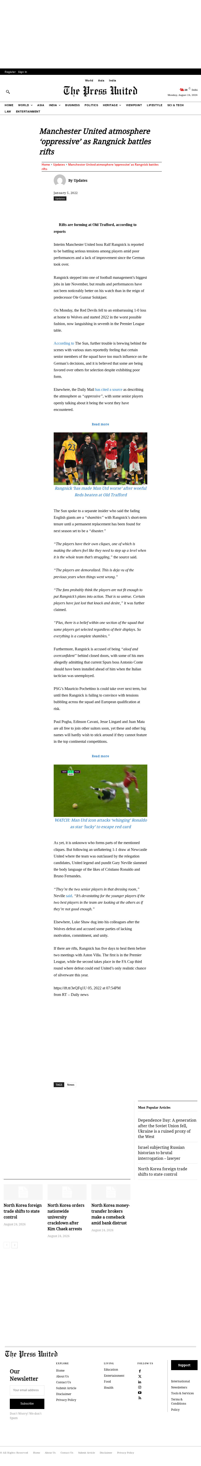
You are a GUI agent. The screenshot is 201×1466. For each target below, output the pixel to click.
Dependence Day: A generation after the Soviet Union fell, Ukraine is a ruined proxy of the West (167, 1128)
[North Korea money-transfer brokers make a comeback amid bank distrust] (110, 1192)
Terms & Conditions (178, 1401)
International (180, 1381)
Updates (59, 164)
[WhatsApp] (122, 209)
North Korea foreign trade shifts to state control (23, 1211)
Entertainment (114, 1376)
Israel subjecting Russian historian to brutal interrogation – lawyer (161, 1153)
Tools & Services (182, 1393)
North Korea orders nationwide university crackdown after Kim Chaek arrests (66, 1217)
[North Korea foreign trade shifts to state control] (23, 1192)
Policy (175, 1410)
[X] (99, 209)
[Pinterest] (145, 209)
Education (111, 1369)
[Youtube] (140, 1392)
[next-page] (15, 1245)
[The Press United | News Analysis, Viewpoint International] (100, 91)
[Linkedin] (133, 209)
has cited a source (108, 389)
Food (107, 1381)
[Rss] (140, 1397)
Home (46, 164)
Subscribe (27, 1403)
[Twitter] (140, 1376)
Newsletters (179, 1387)
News (70, 1084)
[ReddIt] (111, 209)
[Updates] (61, 180)
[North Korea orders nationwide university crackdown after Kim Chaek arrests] (67, 1192)
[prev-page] (7, 1245)
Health (108, 1388)
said (69, 896)
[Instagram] (140, 1386)
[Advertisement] (100, 34)
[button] (7, 91)
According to (64, 343)
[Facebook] (88, 209)
